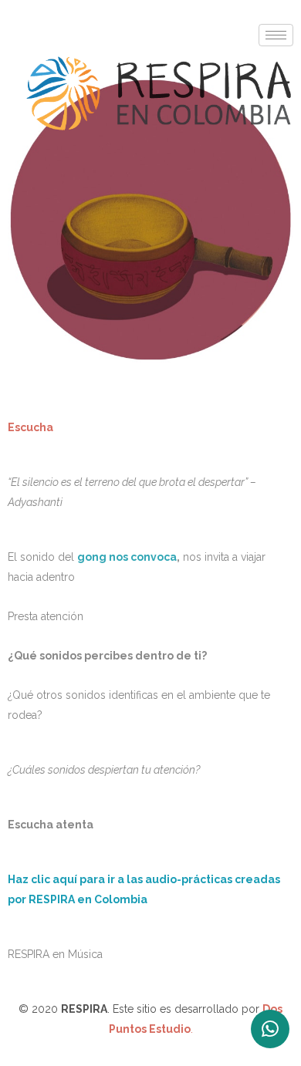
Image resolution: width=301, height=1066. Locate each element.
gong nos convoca (127, 557)
